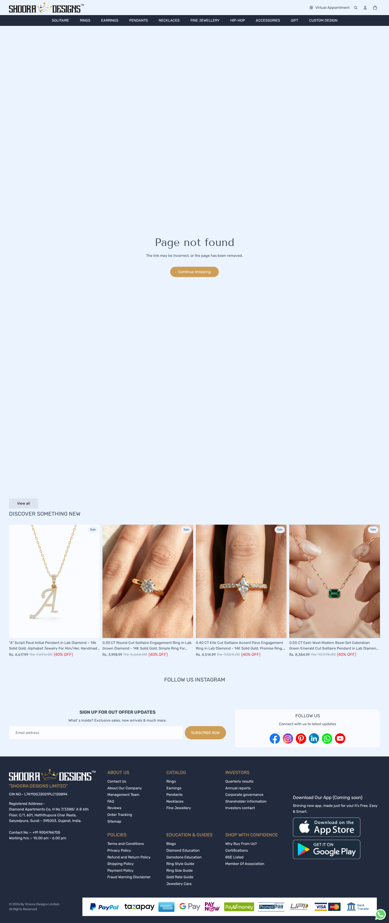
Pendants (174, 794)
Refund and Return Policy (129, 857)
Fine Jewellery (178, 808)
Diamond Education (183, 850)
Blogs (171, 844)
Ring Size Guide (179, 870)
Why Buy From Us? (241, 844)
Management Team (123, 794)
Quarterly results (239, 781)
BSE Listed (234, 857)
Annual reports (238, 788)
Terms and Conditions (125, 844)
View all (23, 503)
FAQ (110, 801)
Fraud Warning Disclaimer (129, 877)
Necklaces (174, 801)
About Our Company (124, 788)
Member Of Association (244, 864)
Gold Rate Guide (179, 877)
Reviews (114, 808)
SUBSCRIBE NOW (205, 733)
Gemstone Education (184, 857)
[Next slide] (93, 581)
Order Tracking (119, 814)
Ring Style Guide (180, 864)
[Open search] (356, 8)
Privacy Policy (119, 850)
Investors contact (240, 808)
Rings (171, 781)
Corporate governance (244, 794)
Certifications (236, 850)
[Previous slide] (16, 581)
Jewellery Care (179, 884)
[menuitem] (60, 20)
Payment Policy (120, 870)
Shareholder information (246, 801)
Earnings (173, 788)
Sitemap (114, 821)
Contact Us (116, 781)
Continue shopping (194, 272)
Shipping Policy (120, 864)
